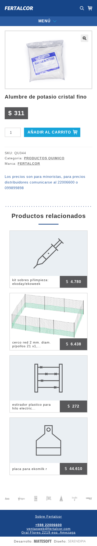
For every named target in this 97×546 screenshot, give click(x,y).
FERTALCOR (29, 163)
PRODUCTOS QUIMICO (44, 158)
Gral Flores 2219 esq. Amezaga (48, 532)
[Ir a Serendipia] (76, 541)
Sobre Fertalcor (48, 516)
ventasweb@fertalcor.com (49, 529)
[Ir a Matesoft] (42, 541)
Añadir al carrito (49, 132)
